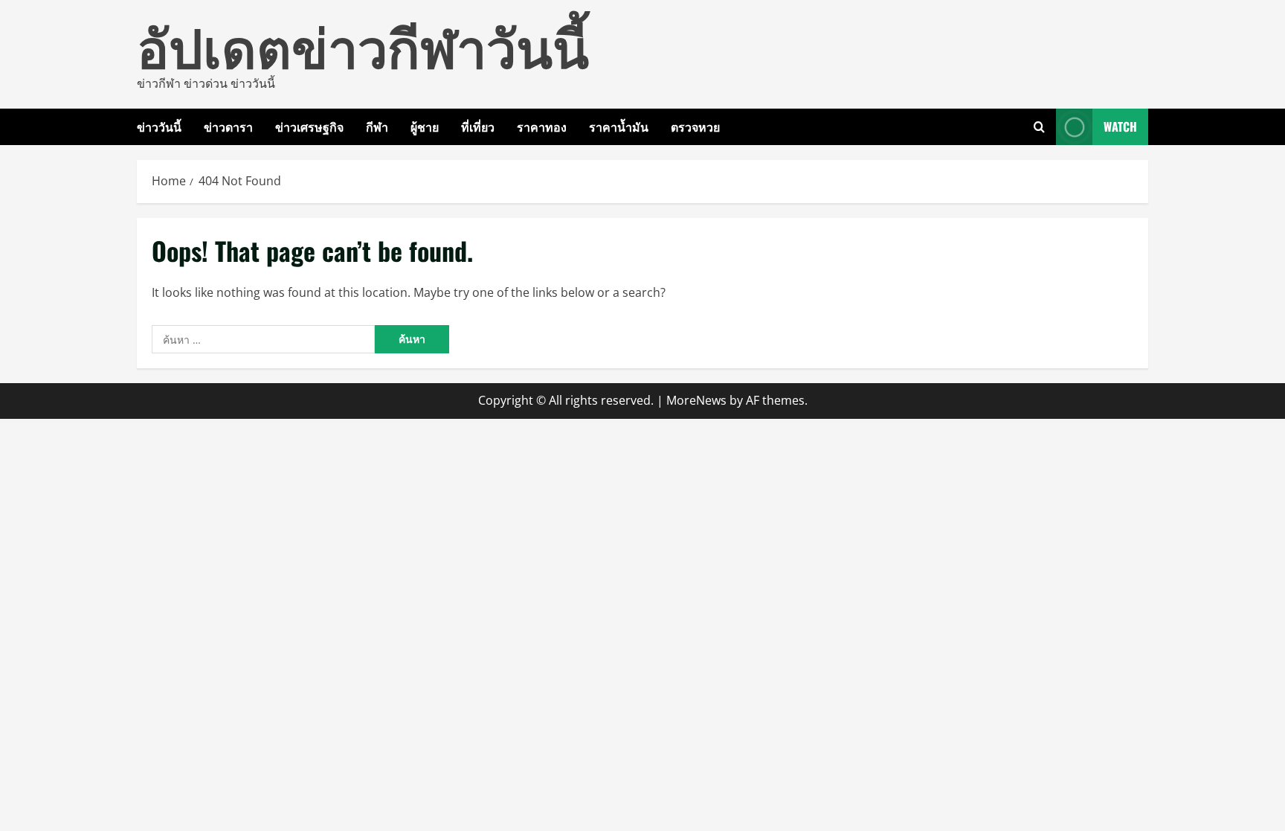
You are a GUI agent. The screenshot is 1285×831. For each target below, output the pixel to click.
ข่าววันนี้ (159, 126)
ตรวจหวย (695, 126)
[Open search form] (1039, 126)
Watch (1120, 126)
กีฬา (377, 126)
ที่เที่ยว (478, 126)
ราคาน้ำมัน (618, 126)
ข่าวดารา (228, 126)
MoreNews (696, 400)
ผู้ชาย (424, 126)
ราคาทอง (542, 126)
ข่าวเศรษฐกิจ (309, 126)
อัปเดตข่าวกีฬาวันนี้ (363, 44)
